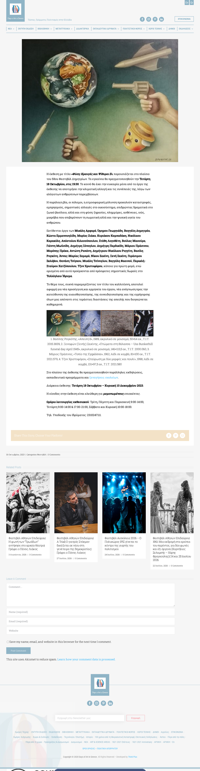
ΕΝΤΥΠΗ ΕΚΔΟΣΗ (39, 732)
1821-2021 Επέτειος (121, 742)
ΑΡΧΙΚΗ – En (169, 742)
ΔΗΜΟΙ (156, 732)
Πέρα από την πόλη (176, 737)
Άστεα (162, 737)
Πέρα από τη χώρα (34, 742)
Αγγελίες (165, 732)
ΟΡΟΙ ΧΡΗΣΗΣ (88, 748)
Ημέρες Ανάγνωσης (22, 737)
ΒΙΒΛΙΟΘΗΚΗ (68, 732)
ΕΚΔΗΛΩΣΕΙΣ (54, 732)
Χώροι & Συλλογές (41, 737)
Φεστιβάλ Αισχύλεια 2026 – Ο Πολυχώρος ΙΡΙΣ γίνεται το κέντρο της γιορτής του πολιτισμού (123, 543)
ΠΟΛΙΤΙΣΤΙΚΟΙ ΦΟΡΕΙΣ (126, 732)
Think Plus (132, 757)
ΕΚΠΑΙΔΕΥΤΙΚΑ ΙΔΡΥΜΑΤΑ (103, 732)
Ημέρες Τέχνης (22, 732)
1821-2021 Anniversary (142, 742)
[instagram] (148, 19)
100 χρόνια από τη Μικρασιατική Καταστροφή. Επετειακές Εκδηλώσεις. (126, 737)
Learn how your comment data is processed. (86, 659)
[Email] (182, 435)
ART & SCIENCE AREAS (100, 742)
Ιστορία (89, 737)
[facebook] (142, 19)
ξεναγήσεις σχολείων (103, 377)
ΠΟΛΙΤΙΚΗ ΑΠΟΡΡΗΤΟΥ (107, 748)
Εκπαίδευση (57, 737)
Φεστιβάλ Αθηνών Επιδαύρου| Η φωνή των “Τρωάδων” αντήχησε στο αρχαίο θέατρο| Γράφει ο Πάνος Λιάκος (27, 543)
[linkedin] (161, 19)
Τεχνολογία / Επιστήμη (74, 737)
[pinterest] (155, 19)
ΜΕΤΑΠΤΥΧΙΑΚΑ (83, 732)
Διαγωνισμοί (76, 742)
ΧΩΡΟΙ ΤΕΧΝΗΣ (144, 732)
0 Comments (54, 454)
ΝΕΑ (86, 742)
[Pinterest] (175, 435)
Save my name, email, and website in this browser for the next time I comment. (60, 642)
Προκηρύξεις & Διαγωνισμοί (56, 742)
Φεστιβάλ (41, 454)
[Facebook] (168, 435)
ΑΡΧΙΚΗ (157, 742)
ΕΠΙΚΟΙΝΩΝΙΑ (177, 732)
